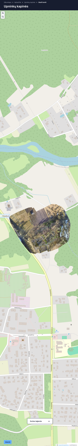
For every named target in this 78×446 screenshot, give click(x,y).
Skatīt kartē (42, 2)
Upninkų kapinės (29, 2)
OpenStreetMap (63, 445)
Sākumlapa (7, 2)
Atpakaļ (5, 216)
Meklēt (7, 442)
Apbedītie (17, 2)
